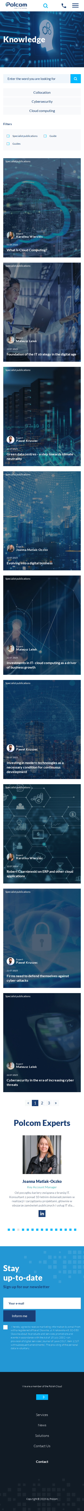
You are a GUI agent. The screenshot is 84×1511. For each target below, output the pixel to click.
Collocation (42, 92)
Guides (16, 143)
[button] (75, 5)
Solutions (42, 1435)
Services (42, 1415)
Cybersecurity (42, 101)
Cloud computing (42, 111)
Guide (53, 136)
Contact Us (42, 1446)
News (42, 1425)
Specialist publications (24, 136)
